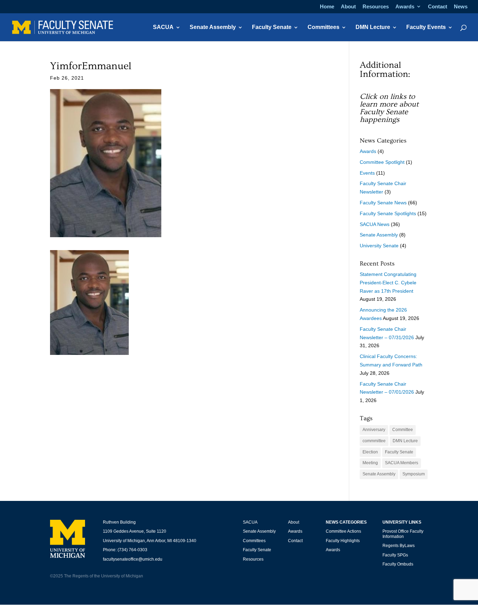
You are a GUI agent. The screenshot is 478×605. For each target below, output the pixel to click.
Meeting (370, 462)
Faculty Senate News (383, 202)
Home (327, 6)
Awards (404, 6)
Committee (402, 429)
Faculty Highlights (343, 540)
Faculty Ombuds (397, 564)
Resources (376, 6)
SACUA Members (401, 462)
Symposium (413, 474)
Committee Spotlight (382, 162)
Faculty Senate (271, 27)
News (461, 6)
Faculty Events (426, 27)
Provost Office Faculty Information (402, 534)
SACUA (163, 27)
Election (370, 452)
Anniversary (374, 429)
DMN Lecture (373, 27)
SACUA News (374, 224)
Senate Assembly (213, 27)
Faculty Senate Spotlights (388, 213)
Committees (323, 27)
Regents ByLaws (398, 545)
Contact (437, 6)
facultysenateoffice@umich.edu (132, 559)
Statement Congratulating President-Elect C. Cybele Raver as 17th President (388, 282)
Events (367, 173)
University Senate (379, 245)
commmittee (374, 440)
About (348, 6)
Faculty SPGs (395, 555)
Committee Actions (343, 531)
